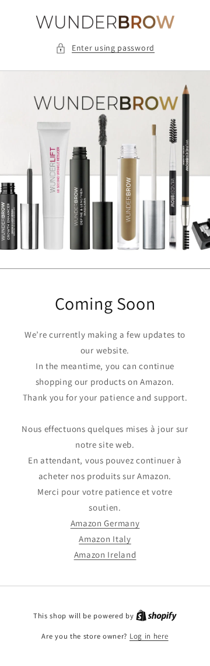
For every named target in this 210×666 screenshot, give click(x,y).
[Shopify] (156, 616)
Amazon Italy (105, 538)
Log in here (149, 636)
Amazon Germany (105, 523)
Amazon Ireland (105, 554)
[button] (105, 48)
